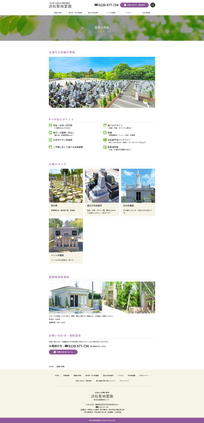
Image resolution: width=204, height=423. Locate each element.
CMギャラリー (144, 375)
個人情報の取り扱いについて (105, 381)
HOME (57, 375)
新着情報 (66, 375)
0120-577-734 (103, 407)
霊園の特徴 (57, 13)
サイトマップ (124, 381)
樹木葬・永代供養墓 (75, 13)
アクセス (128, 13)
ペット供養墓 (110, 13)
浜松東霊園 (146, 13)
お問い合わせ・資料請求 (83, 381)
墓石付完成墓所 (93, 13)
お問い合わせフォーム (65, 352)
